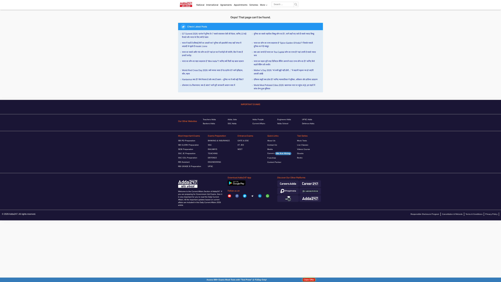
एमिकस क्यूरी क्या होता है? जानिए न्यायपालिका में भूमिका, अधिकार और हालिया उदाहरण (286, 79)
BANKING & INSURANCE (219, 141)
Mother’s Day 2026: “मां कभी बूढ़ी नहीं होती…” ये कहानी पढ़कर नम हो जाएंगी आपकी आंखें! (284, 72)
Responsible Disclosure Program (425, 214)
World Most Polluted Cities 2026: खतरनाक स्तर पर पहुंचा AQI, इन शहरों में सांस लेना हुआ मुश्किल (284, 87)
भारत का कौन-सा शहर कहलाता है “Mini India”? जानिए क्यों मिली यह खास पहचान (213, 61)
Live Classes (302, 145)
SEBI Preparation (185, 149)
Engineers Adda (284, 119)
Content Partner (274, 162)
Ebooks (300, 153)
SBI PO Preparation (186, 141)
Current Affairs (258, 123)
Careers (278, 153)
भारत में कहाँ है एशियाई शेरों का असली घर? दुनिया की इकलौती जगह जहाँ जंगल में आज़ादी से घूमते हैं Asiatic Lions (211, 44)
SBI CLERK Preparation (188, 145)
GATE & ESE (243, 141)
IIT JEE (241, 145)
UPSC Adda (307, 119)
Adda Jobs (232, 119)
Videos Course (303, 149)
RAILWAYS (212, 149)
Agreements (226, 5)
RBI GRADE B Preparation (189, 166)
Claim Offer (309, 280)
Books (299, 158)
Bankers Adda (209, 123)
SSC (210, 145)
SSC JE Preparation (187, 153)
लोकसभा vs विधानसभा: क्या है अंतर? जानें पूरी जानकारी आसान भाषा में (208, 85)
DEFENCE (212, 158)
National (200, 5)
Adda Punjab (258, 119)
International (212, 5)
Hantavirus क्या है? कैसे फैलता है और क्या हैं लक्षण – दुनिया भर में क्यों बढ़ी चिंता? (213, 79)
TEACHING (213, 153)
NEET (240, 149)
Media (270, 149)
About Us (271, 141)
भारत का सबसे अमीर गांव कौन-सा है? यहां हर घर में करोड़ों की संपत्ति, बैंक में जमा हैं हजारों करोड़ (212, 54)
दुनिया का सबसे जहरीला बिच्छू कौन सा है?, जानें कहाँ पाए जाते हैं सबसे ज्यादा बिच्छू (284, 34)
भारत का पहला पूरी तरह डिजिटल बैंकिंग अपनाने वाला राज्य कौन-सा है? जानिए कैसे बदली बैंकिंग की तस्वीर (284, 63)
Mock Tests (302, 141)
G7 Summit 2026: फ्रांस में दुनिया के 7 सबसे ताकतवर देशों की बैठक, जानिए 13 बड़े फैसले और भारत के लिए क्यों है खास (214, 35)
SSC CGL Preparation (187, 158)
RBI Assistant (184, 162)
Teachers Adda (209, 119)
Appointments (240, 5)
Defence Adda (308, 123)
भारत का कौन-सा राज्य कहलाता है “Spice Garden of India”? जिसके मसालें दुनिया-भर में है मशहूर (283, 44)
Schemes (253, 5)
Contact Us (272, 145)
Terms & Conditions (474, 214)
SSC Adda (232, 123)
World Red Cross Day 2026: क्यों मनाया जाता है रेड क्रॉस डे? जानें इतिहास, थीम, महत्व (212, 72)
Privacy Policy (491, 214)
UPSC (210, 166)
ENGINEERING (214, 162)
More (262, 5)
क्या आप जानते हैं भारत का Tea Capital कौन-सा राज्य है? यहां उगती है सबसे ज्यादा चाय (285, 54)
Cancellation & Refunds (452, 214)
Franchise (271, 158)
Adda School (282, 123)
